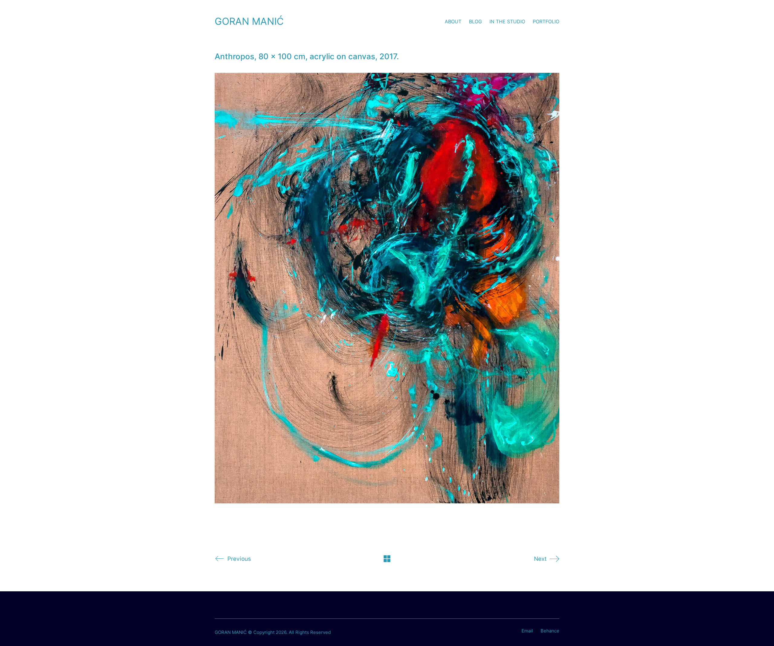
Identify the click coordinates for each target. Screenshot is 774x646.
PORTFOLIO (546, 21)
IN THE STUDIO (507, 21)
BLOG (475, 21)
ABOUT (453, 21)
